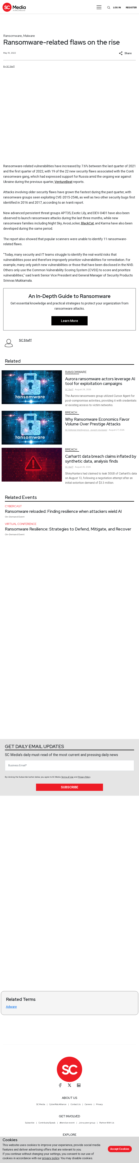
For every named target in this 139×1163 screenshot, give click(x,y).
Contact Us (76, 1104)
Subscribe (69, 787)
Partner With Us (106, 1122)
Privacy (99, 1104)
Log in (117, 7)
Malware (29, 36)
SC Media (40, 1104)
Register (131, 7)
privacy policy (50, 1158)
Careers (88, 1104)
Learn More (69, 321)
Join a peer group (87, 1122)
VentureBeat (63, 182)
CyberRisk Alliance (57, 1104)
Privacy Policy (84, 777)
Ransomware (12, 36)
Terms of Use (67, 777)
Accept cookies (119, 1148)
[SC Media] (14, 7)
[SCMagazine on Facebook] (60, 1085)
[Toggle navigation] (99, 7)
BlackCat (87, 223)
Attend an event (67, 1122)
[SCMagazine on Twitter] (69, 1085)
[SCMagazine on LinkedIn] (79, 1085)
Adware (11, 1007)
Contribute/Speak (47, 1122)
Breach (71, 412)
